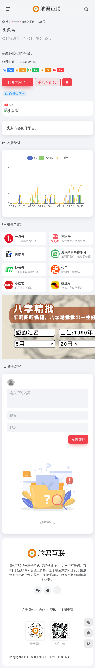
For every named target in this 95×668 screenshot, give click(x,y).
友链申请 (67, 609)
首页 (8, 21)
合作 (42, 609)
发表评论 (78, 439)
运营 (16, 21)
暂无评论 (15, 366)
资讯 (53, 609)
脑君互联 (36, 657)
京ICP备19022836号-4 (55, 657)
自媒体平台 (28, 21)
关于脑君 (28, 609)
